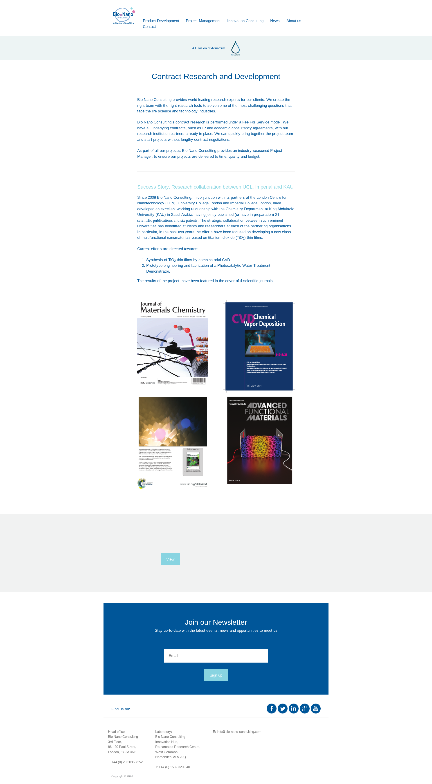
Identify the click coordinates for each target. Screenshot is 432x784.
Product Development (161, 21)
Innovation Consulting (245, 21)
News (275, 21)
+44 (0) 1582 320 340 (174, 767)
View (170, 559)
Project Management (203, 21)
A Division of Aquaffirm (208, 48)
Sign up (216, 675)
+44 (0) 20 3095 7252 (127, 762)
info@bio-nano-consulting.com (239, 732)
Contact (149, 27)
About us (293, 21)
